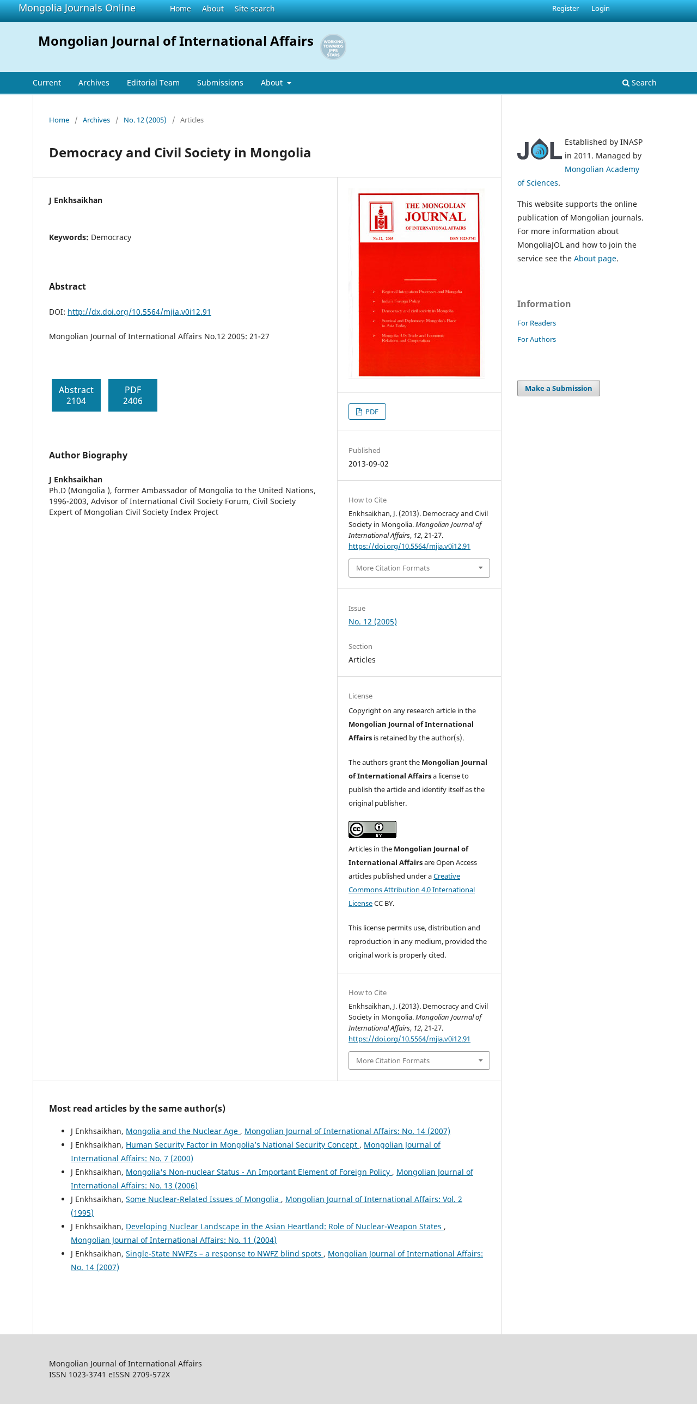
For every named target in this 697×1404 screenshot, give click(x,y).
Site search (255, 8)
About (213, 8)
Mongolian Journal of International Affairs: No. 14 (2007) (347, 1131)
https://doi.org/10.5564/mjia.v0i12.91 (409, 546)
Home (180, 8)
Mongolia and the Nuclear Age (183, 1131)
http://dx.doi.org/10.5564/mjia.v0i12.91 (139, 311)
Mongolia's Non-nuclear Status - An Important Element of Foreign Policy (259, 1172)
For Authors (536, 339)
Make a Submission (558, 388)
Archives (93, 82)
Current (47, 82)
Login (600, 8)
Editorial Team (153, 82)
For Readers (536, 323)
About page (595, 258)
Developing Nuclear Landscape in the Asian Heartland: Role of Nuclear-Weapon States (285, 1226)
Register (565, 8)
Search (643, 82)
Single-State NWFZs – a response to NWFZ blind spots (224, 1253)
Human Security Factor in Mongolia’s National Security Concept (242, 1144)
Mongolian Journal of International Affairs (176, 41)
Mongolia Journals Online (77, 7)
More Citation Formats (393, 568)
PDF (371, 411)
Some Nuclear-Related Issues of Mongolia (203, 1199)
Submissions (220, 82)
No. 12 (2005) (145, 120)
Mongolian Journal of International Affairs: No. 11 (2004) (174, 1240)
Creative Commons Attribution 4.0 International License (411, 889)
